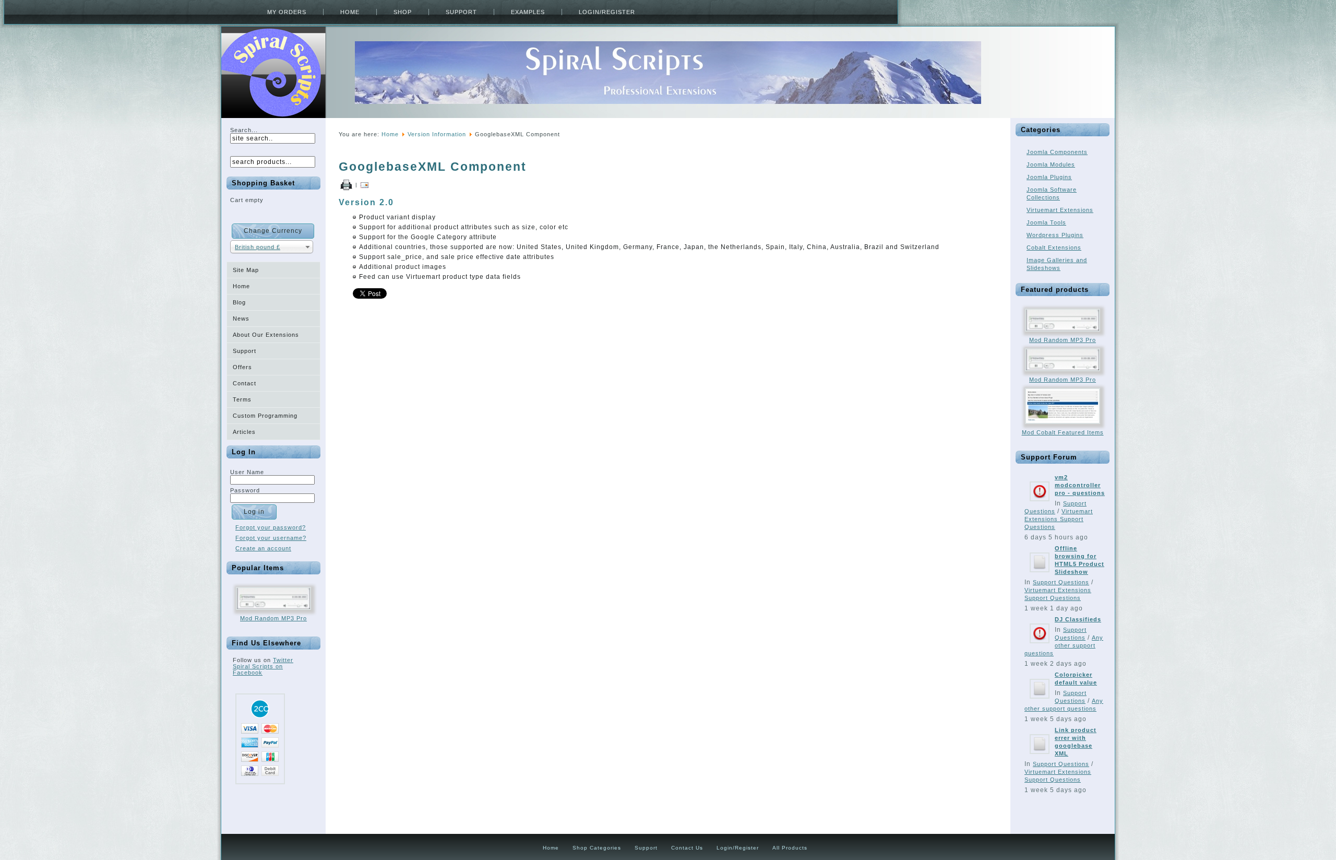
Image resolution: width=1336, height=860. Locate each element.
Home (350, 12)
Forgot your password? (270, 527)
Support (461, 12)
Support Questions (1061, 582)
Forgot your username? (270, 538)
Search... (244, 130)
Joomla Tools (1046, 222)
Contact (244, 383)
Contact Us (687, 848)
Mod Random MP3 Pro (273, 618)
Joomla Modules (1051, 164)
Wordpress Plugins (1055, 235)
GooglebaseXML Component (433, 166)
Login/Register (607, 12)
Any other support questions (1063, 645)
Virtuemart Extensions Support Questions (1058, 519)
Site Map (246, 270)
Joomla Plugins (1049, 177)
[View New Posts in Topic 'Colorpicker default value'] (1039, 702)
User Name (247, 472)
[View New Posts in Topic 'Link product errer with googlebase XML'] (1039, 757)
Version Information (437, 134)
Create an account (263, 548)
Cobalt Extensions (1054, 247)
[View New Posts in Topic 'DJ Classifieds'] (1039, 646)
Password (245, 490)
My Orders (286, 12)
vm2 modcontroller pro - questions (1080, 485)
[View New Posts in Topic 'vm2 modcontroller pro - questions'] (1039, 504)
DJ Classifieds (1078, 619)
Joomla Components (1057, 152)
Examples (528, 12)
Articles (244, 432)
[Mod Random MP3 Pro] (273, 613)
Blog (239, 302)
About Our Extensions (266, 335)
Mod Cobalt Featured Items (1063, 432)
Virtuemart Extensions (1060, 210)
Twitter (283, 660)
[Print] (346, 184)
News (241, 318)
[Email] (364, 184)
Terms (242, 399)
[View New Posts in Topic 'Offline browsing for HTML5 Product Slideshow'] (1039, 575)
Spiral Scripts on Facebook (258, 669)
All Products (789, 848)
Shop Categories (596, 848)
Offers (242, 367)
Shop (402, 12)
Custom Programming (265, 416)
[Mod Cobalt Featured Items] (1062, 427)
